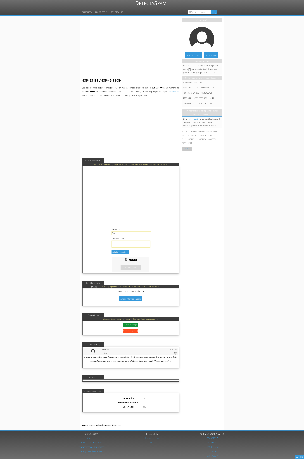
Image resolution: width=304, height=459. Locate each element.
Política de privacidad (91, 442)
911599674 (187, 139)
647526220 (187, 135)
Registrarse (117, 12)
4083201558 (211, 131)
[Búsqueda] (152, 4)
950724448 (198, 135)
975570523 (212, 455)
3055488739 (209, 139)
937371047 (212, 442)
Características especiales (91, 446)
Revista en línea (152, 438)
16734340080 (210, 135)
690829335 (212, 446)
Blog (152, 442)
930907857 (212, 438)
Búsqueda (87, 12)
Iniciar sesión (101, 12)
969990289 (200, 131)
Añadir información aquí (131, 299)
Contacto (91, 438)
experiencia (174, 91)
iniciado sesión (193, 119)
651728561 (212, 451)
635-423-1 (187, 148)
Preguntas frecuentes (91, 451)
